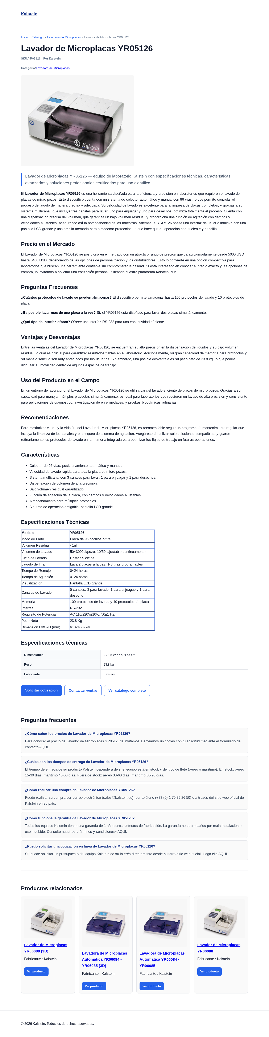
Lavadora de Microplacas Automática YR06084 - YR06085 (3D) (104, 959)
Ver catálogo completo (127, 691)
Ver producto (36, 971)
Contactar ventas (83, 691)
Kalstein (29, 14)
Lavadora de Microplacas (53, 68)
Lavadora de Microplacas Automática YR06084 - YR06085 (162, 959)
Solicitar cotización (41, 690)
